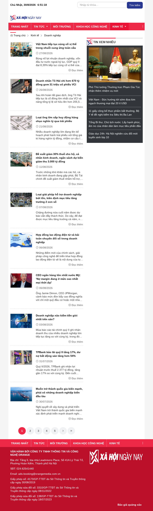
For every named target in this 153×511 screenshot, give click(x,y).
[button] (143, 26)
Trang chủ (19, 35)
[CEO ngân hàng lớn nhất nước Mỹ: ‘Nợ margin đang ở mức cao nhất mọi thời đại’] (21, 280)
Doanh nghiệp (52, 35)
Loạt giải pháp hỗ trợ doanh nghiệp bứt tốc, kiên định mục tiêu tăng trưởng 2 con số (59, 198)
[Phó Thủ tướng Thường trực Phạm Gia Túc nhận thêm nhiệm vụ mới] (115, 64)
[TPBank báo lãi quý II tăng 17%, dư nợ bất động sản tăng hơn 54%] (21, 357)
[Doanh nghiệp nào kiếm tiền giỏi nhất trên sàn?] (21, 320)
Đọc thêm (77, 70)
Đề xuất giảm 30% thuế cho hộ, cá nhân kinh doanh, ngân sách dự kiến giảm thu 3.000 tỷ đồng (59, 158)
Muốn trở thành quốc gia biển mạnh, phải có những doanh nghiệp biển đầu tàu (59, 392)
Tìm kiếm (134, 5)
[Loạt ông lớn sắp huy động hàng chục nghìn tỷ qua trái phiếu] (21, 122)
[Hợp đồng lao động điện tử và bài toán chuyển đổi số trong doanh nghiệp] (21, 239)
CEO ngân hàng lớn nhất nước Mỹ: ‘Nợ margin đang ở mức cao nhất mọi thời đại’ (58, 279)
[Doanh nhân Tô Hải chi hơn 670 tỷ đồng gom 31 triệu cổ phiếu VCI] (21, 85)
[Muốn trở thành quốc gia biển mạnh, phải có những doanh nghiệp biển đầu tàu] (21, 394)
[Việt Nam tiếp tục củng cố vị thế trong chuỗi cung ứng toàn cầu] (21, 49)
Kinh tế (35, 35)
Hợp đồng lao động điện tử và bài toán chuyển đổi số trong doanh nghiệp (57, 238)
